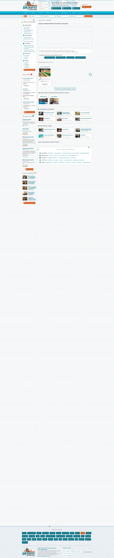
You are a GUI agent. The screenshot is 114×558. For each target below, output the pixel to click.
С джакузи (26, 57)
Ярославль (25, 542)
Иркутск (77, 533)
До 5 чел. (50, 155)
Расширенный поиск (30, 69)
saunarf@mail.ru (44, 549)
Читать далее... (25, 124)
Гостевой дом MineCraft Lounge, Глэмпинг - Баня (86, 129)
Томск (56, 539)
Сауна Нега (25, 88)
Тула (60, 539)
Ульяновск (71, 539)
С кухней (73, 162)
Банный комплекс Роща (28, 102)
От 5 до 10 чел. (57, 155)
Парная (39, 13)
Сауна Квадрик (54, 96)
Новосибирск (76, 536)
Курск (38, 536)
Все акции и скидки (30, 112)
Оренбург (88, 536)
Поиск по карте (67, 8)
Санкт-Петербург (31, 533)
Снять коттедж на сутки (29, 50)
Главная (40, 20)
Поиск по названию (61, 57)
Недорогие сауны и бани (29, 46)
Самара (39, 539)
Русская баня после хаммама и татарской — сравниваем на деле (32, 178)
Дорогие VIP (26, 48)
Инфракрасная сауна (28, 33)
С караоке (26, 62)
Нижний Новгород (60, 536)
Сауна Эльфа (26, 128)
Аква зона (47, 13)
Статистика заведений (68, 555)
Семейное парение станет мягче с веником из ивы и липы (32, 199)
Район (25, 13)
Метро (32, 13)
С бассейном (26, 55)
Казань (82, 533)
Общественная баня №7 (28, 137)
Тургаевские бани (27, 119)
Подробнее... (26, 85)
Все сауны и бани (57, 8)
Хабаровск (81, 539)
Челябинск (88, 539)
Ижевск (72, 533)
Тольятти (50, 539)
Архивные (68, 551)
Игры (87, 13)
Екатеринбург (65, 533)
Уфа (76, 539)
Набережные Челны (50, 536)
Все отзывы (30, 169)
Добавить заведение (75, 551)
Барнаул (39, 533)
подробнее (45, 84)
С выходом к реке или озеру (78, 160)
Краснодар (25, 536)
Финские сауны (27, 28)
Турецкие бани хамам (28, 30)
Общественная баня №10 (86, 118)
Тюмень (65, 539)
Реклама (78, 549)
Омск (83, 536)
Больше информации (30, 203)
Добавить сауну (87, 6)
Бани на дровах (27, 31)
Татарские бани (43, 96)
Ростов (29, 539)
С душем (25, 58)
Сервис (72, 13)
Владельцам (76, 8)
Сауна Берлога (47, 118)
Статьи (64, 553)
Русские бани (26, 27)
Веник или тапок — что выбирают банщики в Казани (32, 188)
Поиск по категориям (49, 57)
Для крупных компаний (29, 41)
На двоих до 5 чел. (28, 37)
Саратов (44, 539)
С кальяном (26, 67)
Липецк (42, 536)
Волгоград (52, 533)
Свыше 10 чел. (64, 155)
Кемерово (89, 533)
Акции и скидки (70, 553)
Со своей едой (49, 162)
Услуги (80, 13)
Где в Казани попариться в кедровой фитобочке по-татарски (31, 194)
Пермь (24, 539)
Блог (64, 551)
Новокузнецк (69, 536)
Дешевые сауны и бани (29, 45)
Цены (55, 13)
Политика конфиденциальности (44, 556)
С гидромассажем (67, 160)
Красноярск (31, 536)
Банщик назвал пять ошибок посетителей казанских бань (32, 183)
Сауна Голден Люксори (49, 135)
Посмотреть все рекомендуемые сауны (65, 89)
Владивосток (45, 533)
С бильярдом (26, 64)
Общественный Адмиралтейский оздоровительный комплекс (66, 114)
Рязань (34, 539)
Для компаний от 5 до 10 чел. (28, 39)
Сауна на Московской (28, 78)
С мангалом (26, 65)
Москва (24, 533)
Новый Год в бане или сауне (30, 51)
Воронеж (58, 533)
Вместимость (64, 13)
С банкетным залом (87, 162)
